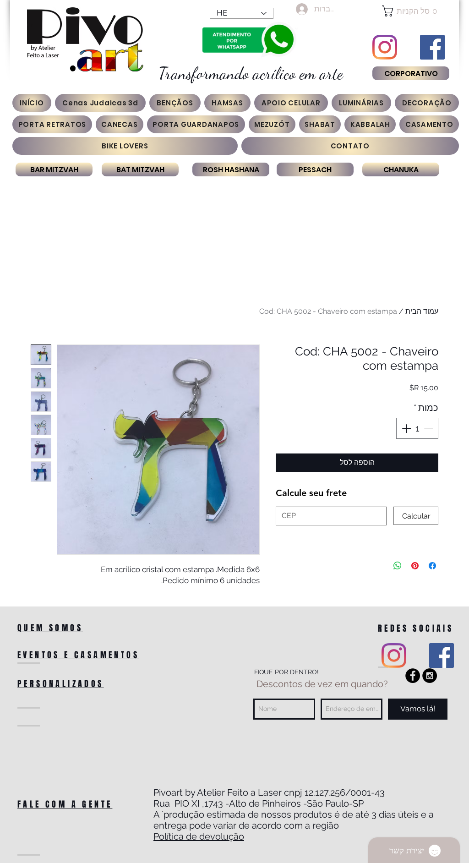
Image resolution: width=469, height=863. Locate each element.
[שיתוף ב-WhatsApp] (397, 565)
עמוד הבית (421, 311)
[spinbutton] (417, 428)
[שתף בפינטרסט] (414, 565)
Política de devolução (198, 836)
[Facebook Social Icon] (432, 47)
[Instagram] (384, 47)
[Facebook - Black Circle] (412, 675)
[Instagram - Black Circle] (429, 675)
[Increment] (405, 428)
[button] (410, 10)
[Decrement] (429, 428)
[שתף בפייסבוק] (432, 565)
